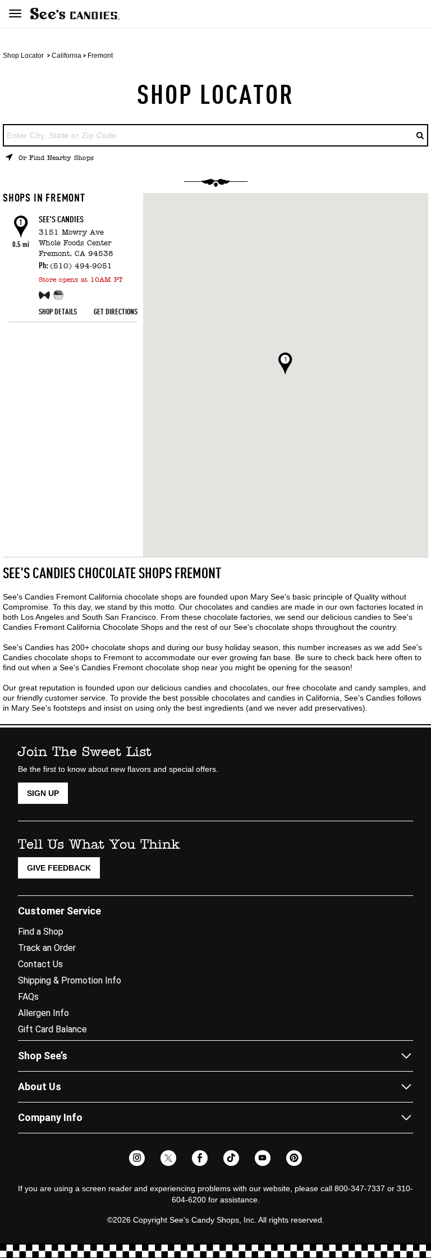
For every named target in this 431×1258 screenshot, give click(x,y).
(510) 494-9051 (81, 266)
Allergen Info (43, 1013)
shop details (58, 312)
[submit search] (420, 135)
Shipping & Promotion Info (69, 980)
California (66, 56)
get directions (115, 312)
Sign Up (43, 793)
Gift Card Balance (52, 1029)
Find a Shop (40, 931)
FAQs (28, 996)
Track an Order (47, 948)
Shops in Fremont (44, 198)
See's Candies (61, 220)
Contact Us (40, 964)
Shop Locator (23, 56)
